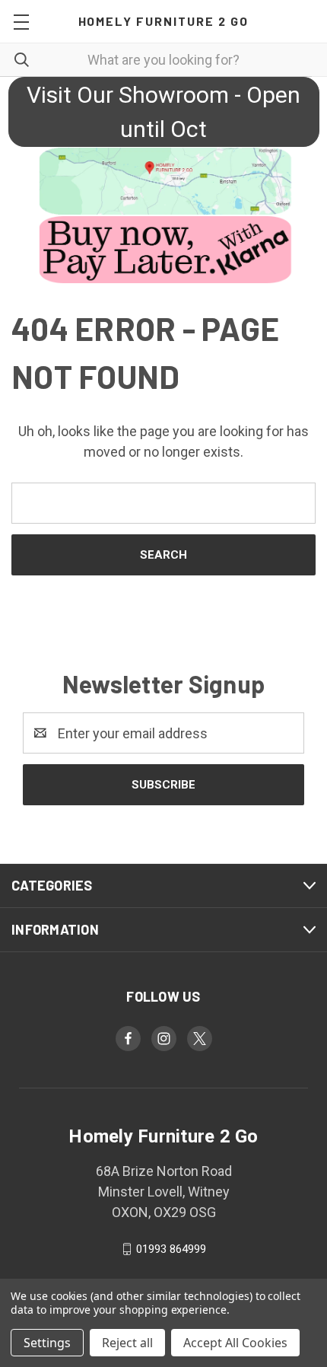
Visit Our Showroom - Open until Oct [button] (163, 111)
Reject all (127, 1342)
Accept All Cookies (235, 1342)
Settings (47, 1342)
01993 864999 (171, 1249)
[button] (163, 181)
